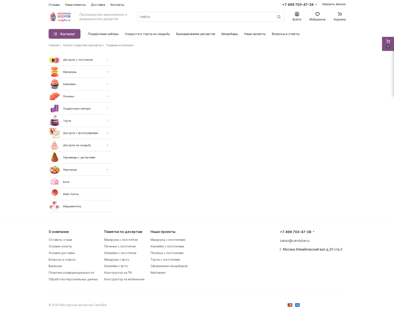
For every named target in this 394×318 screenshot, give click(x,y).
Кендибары (229, 34)
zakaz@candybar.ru (295, 240)
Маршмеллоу (72, 206)
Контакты (117, 4)
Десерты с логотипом (78, 59)
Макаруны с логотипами (168, 239)
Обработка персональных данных (73, 279)
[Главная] (61, 17)
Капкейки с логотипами (167, 246)
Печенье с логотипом (120, 246)
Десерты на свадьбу (77, 145)
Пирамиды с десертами (79, 157)
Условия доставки (62, 253)
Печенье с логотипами (167, 253)
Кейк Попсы (71, 194)
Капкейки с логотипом (120, 253)
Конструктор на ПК (118, 272)
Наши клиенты (75, 4)
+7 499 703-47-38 (298, 4)
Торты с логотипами (165, 259)
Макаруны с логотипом (121, 239)
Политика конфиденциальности (71, 272)
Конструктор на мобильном (124, 279)
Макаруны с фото (116, 259)
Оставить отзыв (60, 239)
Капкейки (69, 84)
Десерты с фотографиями (80, 133)
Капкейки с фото (116, 266)
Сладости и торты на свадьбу (147, 34)
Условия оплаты (60, 246)
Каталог (67, 34)
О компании (59, 232)
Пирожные (70, 169)
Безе (66, 181)
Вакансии (55, 266)
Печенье (68, 96)
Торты (67, 120)
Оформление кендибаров (169, 266)
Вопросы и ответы (285, 34)
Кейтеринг (158, 272)
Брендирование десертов (195, 34)
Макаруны (70, 71)
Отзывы (54, 4)
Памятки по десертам (123, 232)
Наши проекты (255, 34)
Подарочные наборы (76, 108)
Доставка (98, 4)
